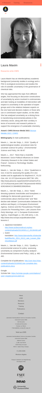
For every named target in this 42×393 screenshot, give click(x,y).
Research (6, 3)
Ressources (28, 3)
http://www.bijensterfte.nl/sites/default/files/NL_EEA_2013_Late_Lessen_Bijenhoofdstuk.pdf (23, 238)
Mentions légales (21, 354)
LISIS (21, 298)
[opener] (40, 65)
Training (16, 3)
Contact (21, 313)
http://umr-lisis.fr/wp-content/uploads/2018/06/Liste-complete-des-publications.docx (21, 263)
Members (21, 301)
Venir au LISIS (21, 332)
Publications (21, 309)
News (21, 295)
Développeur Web (21, 361)
